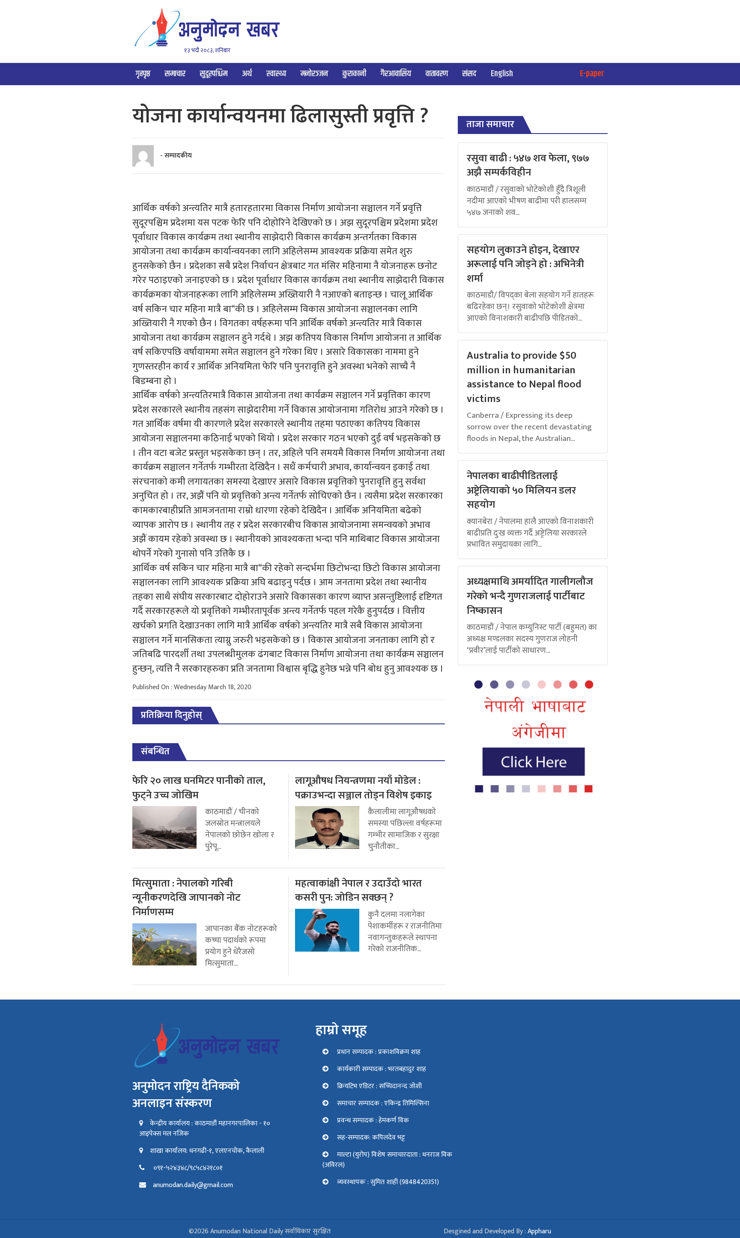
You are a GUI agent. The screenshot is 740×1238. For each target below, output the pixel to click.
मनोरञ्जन (314, 73)
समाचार (175, 73)
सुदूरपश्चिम (213, 73)
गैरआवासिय (396, 73)
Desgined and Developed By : (497, 1231)
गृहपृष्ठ (143, 73)
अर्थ (247, 73)
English (502, 73)
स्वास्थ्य (276, 73)
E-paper (592, 73)
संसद (469, 73)
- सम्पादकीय (176, 155)
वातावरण (437, 73)
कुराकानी (354, 73)
